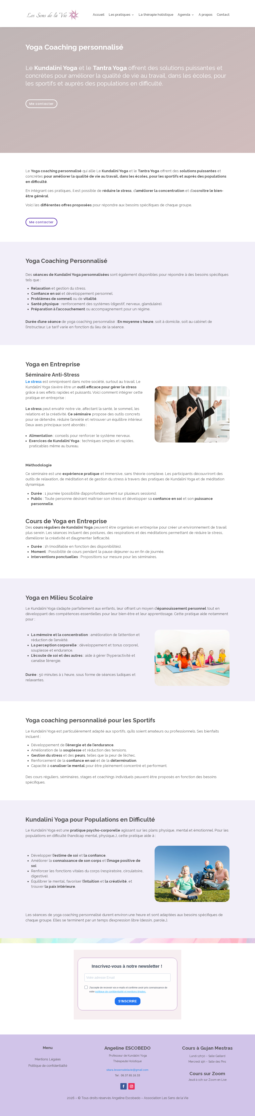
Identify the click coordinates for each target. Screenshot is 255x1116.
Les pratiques (119, 15)
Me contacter (41, 103)
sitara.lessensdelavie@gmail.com (127, 1069)
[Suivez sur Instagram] (131, 1086)
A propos (205, 15)
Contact (223, 15)
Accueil (98, 15)
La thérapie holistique (156, 15)
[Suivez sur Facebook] (123, 1086)
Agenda (184, 15)
